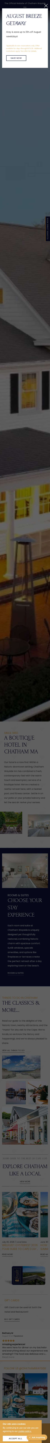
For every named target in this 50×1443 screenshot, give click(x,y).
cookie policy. (25, 1431)
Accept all (15, 1438)
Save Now (16, 58)
